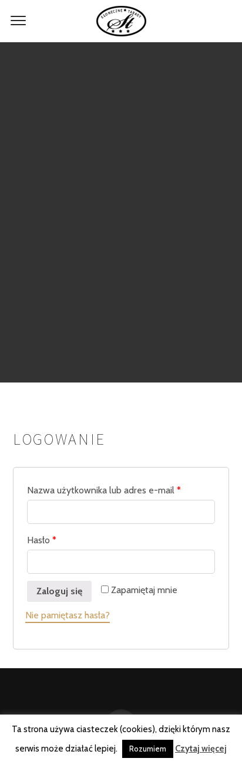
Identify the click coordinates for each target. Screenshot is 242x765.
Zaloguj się (59, 591)
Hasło (41, 540)
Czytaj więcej (201, 748)
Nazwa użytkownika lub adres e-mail (104, 490)
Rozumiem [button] (147, 748)
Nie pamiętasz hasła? (67, 615)
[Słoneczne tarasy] (121, 21)
